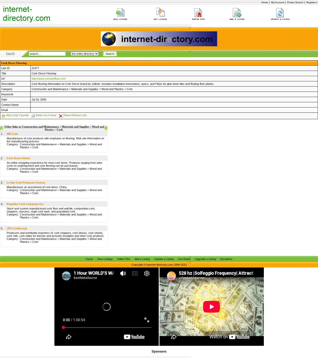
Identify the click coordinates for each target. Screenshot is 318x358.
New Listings (105, 258)
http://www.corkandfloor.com (49, 78)
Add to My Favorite (17, 115)
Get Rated (184, 258)
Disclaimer (226, 258)
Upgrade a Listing (205, 258)
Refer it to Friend (46, 115)
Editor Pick (123, 258)
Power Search (295, 2)
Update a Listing (164, 258)
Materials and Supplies (84, 89)
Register (311, 2)
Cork (130, 89)
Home (264, 2)
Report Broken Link (75, 115)
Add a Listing (142, 258)
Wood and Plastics (112, 89)
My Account (277, 2)
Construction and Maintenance (50, 89)
